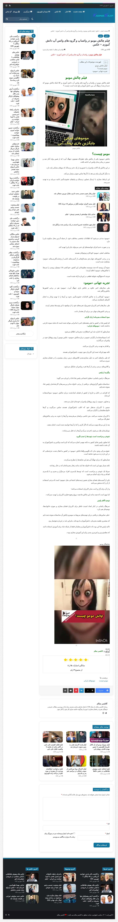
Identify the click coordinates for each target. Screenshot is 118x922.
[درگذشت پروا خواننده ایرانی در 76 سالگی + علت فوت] (27, 181)
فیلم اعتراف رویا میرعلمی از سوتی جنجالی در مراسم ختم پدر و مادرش (76, 771)
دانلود (97, 31)
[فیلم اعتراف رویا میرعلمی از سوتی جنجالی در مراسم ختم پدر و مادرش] (76, 761)
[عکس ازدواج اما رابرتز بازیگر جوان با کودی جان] (27, 321)
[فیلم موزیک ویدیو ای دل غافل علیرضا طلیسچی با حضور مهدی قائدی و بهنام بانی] (100, 737)
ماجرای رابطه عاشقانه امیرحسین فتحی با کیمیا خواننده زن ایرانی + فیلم (53, 876)
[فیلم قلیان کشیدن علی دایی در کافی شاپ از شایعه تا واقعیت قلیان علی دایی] (53, 737)
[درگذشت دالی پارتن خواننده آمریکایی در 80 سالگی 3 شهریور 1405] (27, 39)
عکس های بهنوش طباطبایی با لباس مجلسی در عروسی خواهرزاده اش (89, 887)
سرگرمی (26, 12)
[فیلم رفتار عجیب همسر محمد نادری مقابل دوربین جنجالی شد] (103, 196)
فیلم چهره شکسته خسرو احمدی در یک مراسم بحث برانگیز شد (74, 225)
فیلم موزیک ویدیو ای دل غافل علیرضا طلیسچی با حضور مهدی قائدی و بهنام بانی (100, 747)
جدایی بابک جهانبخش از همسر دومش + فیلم (80, 214)
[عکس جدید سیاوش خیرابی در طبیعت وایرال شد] (27, 194)
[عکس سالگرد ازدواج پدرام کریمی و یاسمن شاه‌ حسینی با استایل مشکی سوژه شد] (27, 237)
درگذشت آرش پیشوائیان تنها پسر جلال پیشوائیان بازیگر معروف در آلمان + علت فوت (14, 96)
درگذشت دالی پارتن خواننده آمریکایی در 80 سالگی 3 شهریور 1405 (14, 41)
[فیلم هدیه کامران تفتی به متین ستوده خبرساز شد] (76, 737)
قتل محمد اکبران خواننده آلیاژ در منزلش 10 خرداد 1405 (76, 204)
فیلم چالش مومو (101, 66)
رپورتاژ (15, 12)
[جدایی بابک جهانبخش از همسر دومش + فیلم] (103, 217)
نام (108, 824)
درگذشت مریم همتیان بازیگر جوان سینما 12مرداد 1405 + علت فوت (14, 307)
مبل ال (29, 354)
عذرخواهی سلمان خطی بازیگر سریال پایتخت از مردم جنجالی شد (14, 148)
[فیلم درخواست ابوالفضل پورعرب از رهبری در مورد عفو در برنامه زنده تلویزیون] (53, 761)
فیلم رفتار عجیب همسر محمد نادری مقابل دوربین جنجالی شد (74, 193)
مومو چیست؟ (102, 68)
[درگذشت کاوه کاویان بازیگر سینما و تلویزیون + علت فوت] (27, 289)
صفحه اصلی (104, 31)
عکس (57, 12)
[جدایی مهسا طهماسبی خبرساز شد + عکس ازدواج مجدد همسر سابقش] (27, 162)
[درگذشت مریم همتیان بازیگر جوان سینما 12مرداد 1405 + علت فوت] (27, 305)
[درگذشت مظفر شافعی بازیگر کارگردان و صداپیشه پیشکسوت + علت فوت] (27, 255)
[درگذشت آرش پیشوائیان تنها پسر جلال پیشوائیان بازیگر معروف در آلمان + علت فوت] (27, 92)
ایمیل (107, 833)
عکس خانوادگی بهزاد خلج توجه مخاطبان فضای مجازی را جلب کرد (14, 275)
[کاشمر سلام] (103, 15)
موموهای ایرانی (89, 681)
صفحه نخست (78, 12)
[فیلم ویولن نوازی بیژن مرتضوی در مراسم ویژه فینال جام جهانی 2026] (69, 898)
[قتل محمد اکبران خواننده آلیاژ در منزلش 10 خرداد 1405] (103, 207)
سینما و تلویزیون (42, 12)
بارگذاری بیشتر (21, 334)
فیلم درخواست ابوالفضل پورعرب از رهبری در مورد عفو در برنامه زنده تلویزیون (53, 771)
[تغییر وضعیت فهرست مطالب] (104, 62)
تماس (8, 12)
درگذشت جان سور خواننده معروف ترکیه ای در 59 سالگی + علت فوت (13, 223)
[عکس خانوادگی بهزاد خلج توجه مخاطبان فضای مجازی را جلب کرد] (27, 274)
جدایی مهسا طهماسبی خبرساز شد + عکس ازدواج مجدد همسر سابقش (15, 887)
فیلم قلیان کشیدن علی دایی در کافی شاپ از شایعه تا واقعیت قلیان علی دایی (53, 747)
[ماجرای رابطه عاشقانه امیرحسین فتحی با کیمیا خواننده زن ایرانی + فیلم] (27, 112)
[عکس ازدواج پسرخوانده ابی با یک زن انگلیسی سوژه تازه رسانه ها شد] (27, 73)
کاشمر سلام (102, 703)
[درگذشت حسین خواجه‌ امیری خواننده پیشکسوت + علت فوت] (27, 131)
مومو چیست (103, 681)
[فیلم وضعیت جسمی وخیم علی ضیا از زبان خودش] (27, 208)
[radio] (66, 660)
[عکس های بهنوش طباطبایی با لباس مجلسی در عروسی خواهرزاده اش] (27, 55)
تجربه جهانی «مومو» (100, 71)
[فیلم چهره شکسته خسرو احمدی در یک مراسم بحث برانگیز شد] (103, 227)
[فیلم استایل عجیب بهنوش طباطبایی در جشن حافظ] (100, 761)
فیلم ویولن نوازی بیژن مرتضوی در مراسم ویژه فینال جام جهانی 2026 (53, 897)
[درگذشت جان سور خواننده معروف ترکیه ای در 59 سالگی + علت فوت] (27, 221)
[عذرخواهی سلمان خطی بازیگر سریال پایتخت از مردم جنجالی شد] (27, 147)
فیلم (100, 36)
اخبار (67, 12)
